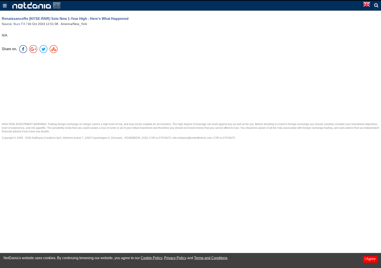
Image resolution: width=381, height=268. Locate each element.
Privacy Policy (175, 258)
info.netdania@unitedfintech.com (192, 137)
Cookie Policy (151, 258)
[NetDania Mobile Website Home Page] (36, 5)
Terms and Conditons (210, 258)
